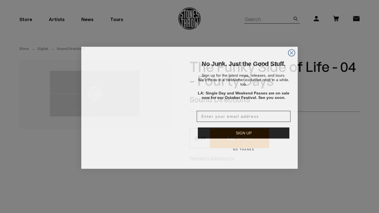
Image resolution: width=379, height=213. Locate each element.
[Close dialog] (291, 45)
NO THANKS (243, 148)
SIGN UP (244, 132)
